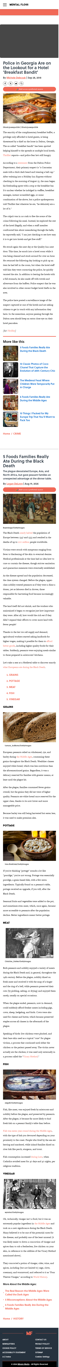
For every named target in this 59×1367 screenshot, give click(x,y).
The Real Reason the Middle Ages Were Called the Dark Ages (27, 1292)
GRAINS (13, 674)
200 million (23, 542)
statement (23, 162)
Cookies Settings (42, 1356)
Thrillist (7, 155)
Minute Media (23, 1364)
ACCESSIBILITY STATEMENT (14, 1352)
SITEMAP (39, 1352)
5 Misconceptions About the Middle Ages (28, 1299)
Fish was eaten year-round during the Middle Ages (27, 1130)
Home (6, 433)
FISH (11, 693)
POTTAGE (14, 681)
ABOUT (5, 1339)
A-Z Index (6, 1356)
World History (40, 1276)
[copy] (21, 83)
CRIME (17, 433)
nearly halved (26, 532)
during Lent (37, 1156)
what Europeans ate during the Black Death (24, 667)
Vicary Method (30, 1056)
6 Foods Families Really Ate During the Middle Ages (26, 1306)
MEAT (12, 687)
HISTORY (18, 1318)
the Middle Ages (24, 756)
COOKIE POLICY (9, 1348)
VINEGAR (14, 699)
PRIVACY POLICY (42, 1343)
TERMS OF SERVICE (43, 1348)
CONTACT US (40, 1339)
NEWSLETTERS (8, 1343)
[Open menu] (5, 4)
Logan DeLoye (15, 483)
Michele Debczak (16, 77)
